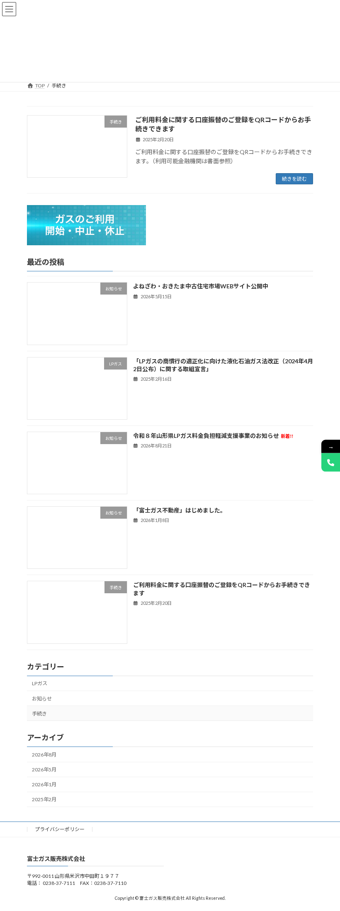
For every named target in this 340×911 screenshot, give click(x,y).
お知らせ (42, 699)
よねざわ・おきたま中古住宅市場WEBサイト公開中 (200, 286)
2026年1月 (44, 785)
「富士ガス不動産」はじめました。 (179, 510)
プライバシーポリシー (60, 829)
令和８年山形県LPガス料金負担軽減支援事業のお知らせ (213, 435)
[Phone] (330, 462)
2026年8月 (44, 755)
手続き (39, 713)
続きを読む (294, 179)
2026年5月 (44, 769)
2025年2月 (44, 800)
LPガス (39, 684)
